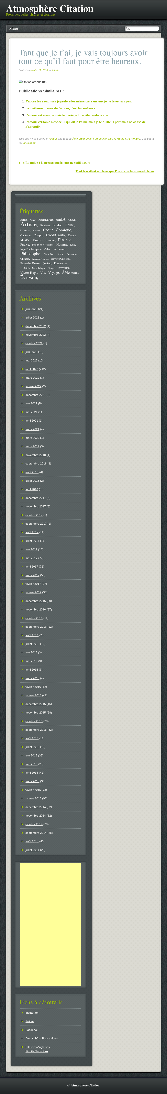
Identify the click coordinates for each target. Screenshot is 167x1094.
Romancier (60, 263)
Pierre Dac (49, 254)
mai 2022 (31, 360)
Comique (63, 229)
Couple (38, 235)
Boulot (57, 225)
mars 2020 (32, 437)
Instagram (31, 1012)
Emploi (38, 240)
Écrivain (28, 277)
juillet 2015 (32, 746)
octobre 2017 (34, 515)
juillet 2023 (32, 317)
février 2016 (33, 686)
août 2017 (31, 532)
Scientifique (38, 268)
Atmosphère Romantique (41, 1038)
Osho (47, 249)
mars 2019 (32, 446)
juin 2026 (31, 309)
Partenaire (133, 138)
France (24, 244)
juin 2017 (31, 549)
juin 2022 (31, 351)
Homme (61, 244)
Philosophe (30, 253)
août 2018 (31, 472)
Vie (42, 272)
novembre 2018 (35, 455)
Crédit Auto (55, 235)
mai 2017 (31, 558)
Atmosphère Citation (50, 8)
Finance (64, 239)
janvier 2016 (33, 695)
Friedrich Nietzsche (43, 244)
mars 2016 (32, 678)
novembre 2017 (35, 506)
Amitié (90, 138)
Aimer (33, 219)
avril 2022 (31, 369)
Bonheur (45, 225)
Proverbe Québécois (60, 258)
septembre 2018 (36, 463)
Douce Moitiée (117, 138)
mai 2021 (31, 412)
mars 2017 (32, 575)
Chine (69, 224)
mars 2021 (32, 429)
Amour (53, 138)
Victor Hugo (28, 272)
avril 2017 (31, 566)
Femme (50, 240)
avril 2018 (31, 489)
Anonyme (101, 138)
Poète (60, 254)
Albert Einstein (45, 219)
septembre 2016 (36, 626)
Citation (36, 230)
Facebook (31, 1029)
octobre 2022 (34, 343)
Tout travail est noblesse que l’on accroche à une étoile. (115, 171)
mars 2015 (32, 781)
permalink (29, 143)
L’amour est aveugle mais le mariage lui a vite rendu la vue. (67, 115)
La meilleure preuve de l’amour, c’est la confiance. (60, 108)
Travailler (63, 268)
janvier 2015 (33, 798)
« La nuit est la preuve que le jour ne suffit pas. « (55, 162)
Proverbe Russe (30, 263)
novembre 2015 (35, 712)
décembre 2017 (35, 497)
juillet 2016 (32, 643)
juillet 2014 (32, 850)
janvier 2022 (33, 386)
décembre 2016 (35, 601)
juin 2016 (31, 652)
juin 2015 (31, 755)
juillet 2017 (32, 540)
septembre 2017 (36, 523)
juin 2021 (31, 403)
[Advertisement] (50, 924)
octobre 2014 (34, 824)
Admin (55, 70)
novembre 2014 (35, 815)
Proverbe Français (40, 258)
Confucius (25, 235)
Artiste (28, 224)
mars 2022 (32, 377)
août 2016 (31, 635)
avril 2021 (31, 420)
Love (72, 244)
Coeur (48, 229)
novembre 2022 (35, 334)
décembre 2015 (35, 704)
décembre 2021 (35, 394)
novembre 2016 (35, 609)
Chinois (25, 230)
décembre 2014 (35, 807)
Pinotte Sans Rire (36, 1051)
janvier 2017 (33, 592)
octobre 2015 (34, 721)
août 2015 (31, 738)
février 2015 (33, 789)
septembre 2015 (36, 729)
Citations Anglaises (37, 1047)
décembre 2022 (35, 326)
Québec (47, 263)
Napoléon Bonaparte (31, 249)
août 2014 (31, 841)
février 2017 (33, 583)
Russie (24, 267)
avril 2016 (31, 669)
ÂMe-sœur (79, 138)
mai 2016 (31, 661)
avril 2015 (31, 772)
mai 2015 (31, 764)
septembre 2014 (36, 832)
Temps (51, 267)
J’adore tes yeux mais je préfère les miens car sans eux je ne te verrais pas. (78, 101)
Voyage (53, 272)
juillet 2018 (32, 480)
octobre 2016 (34, 618)
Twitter (29, 1021)
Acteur (23, 219)
